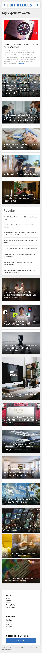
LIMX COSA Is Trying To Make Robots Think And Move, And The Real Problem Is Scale (20, 348)
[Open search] (38, 4)
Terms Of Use (10, 607)
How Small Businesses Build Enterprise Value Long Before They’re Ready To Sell (20, 198)
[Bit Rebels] (19, 6)
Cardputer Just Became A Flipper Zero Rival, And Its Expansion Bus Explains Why (20, 580)
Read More (21, 63)
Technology (7, 42)
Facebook (9, 620)
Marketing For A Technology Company (21, 174)
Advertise (9, 603)
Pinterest (9, 624)
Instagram (9, 626)
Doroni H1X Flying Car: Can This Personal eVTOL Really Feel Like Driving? (18, 447)
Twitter (8, 622)
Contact (8, 601)
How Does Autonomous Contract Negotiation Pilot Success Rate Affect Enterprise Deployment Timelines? (21, 117)
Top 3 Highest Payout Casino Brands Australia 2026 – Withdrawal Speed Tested (19, 554)
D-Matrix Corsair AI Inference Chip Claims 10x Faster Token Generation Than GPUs (20, 420)
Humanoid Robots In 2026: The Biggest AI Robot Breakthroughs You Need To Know (20, 295)
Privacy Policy (10, 605)
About (8, 598)
